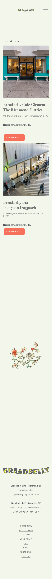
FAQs (26, 543)
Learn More (14, 138)
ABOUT (26, 548)
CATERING (26, 535)
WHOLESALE (26, 539)
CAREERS (25, 556)
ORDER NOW (26, 526)
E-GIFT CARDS (26, 530)
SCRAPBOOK (26, 552)
